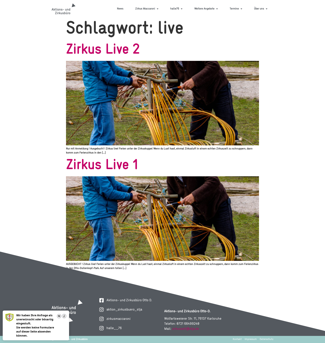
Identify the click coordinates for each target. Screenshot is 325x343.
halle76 (174, 8)
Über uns (259, 8)
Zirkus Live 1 (102, 165)
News (120, 8)
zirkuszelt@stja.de (185, 329)
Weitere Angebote (204, 8)
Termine (234, 8)
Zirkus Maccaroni (145, 8)
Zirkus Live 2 (103, 50)
